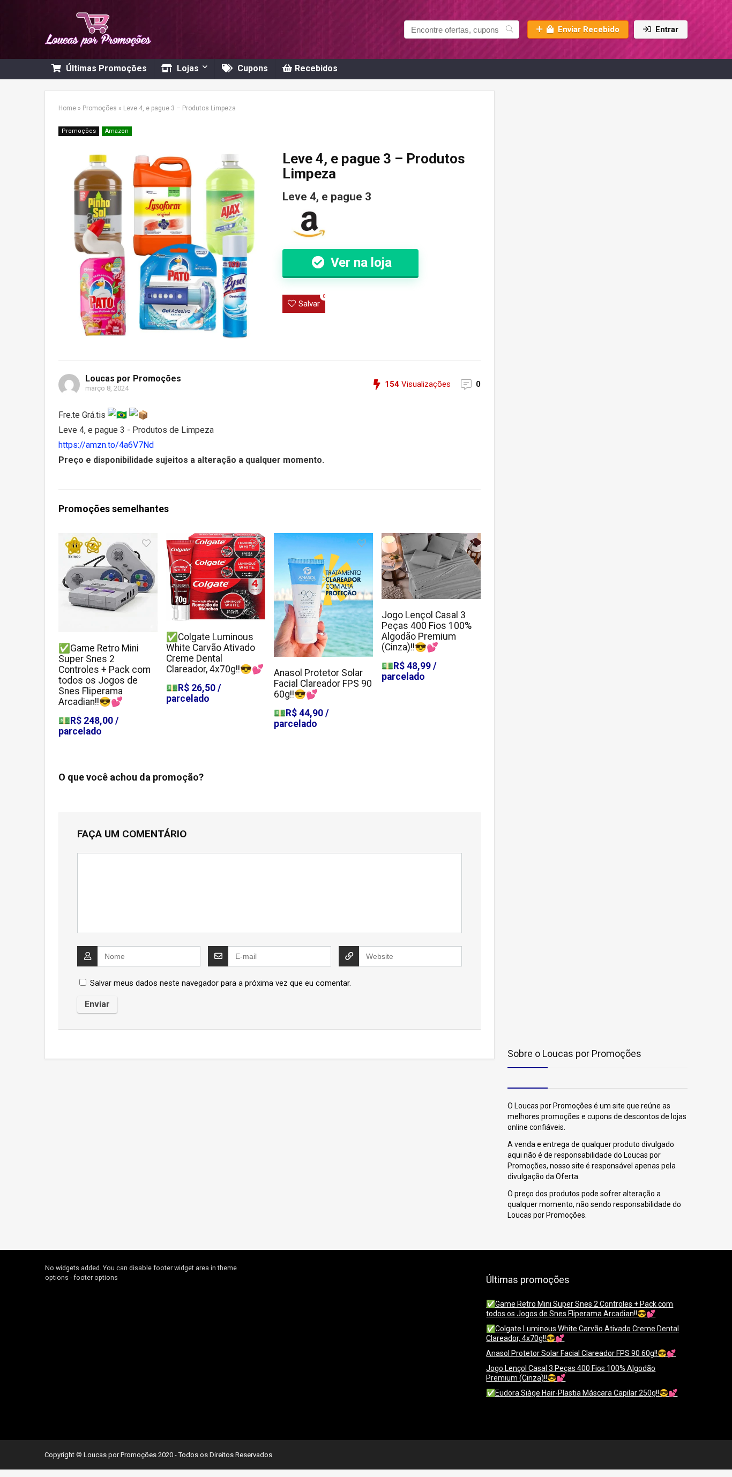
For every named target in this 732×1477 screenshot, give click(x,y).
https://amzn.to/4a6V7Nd (106, 445)
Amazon (117, 131)
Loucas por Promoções (133, 378)
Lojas (187, 68)
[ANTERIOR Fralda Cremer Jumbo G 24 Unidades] (10, 1450)
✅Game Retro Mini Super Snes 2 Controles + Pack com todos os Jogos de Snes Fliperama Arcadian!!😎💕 (104, 675)
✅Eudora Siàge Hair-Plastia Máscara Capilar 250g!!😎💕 (581, 1393)
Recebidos (316, 68)
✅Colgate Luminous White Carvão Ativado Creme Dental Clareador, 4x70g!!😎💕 (215, 653)
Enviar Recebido (588, 29)
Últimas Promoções (105, 68)
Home (67, 108)
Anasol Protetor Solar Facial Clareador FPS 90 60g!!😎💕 (323, 684)
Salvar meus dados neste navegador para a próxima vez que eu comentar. (220, 983)
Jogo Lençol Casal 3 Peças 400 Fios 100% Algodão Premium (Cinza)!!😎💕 (427, 631)
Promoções (100, 108)
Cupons (251, 68)
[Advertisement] (574, 157)
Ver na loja (359, 262)
